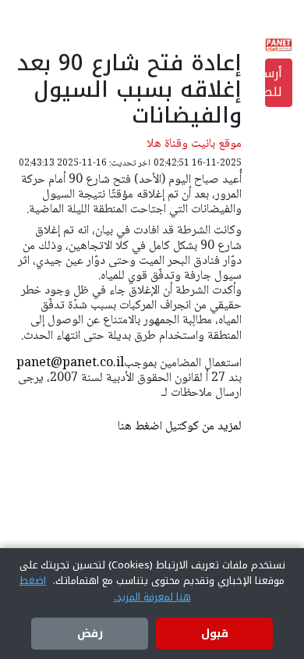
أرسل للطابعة (273, 82)
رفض (90, 633)
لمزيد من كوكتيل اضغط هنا (180, 426)
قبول (214, 633)
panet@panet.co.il (70, 363)
